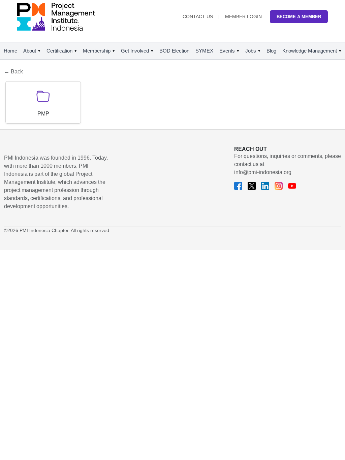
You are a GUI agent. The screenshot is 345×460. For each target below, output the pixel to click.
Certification (59, 51)
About (29, 51)
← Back (13, 71)
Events (227, 51)
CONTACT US (198, 16)
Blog (271, 51)
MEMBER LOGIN (243, 16)
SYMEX (204, 51)
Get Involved (135, 51)
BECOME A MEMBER (299, 16)
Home (10, 51)
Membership (97, 51)
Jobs (250, 51)
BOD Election (174, 51)
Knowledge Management (309, 51)
